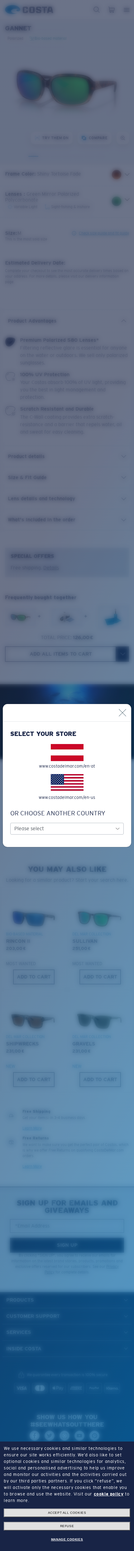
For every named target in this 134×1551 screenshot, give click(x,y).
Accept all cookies (67, 1512)
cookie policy (109, 1493)
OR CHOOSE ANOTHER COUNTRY (57, 813)
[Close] (122, 712)
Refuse (67, 1526)
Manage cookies (67, 1539)
